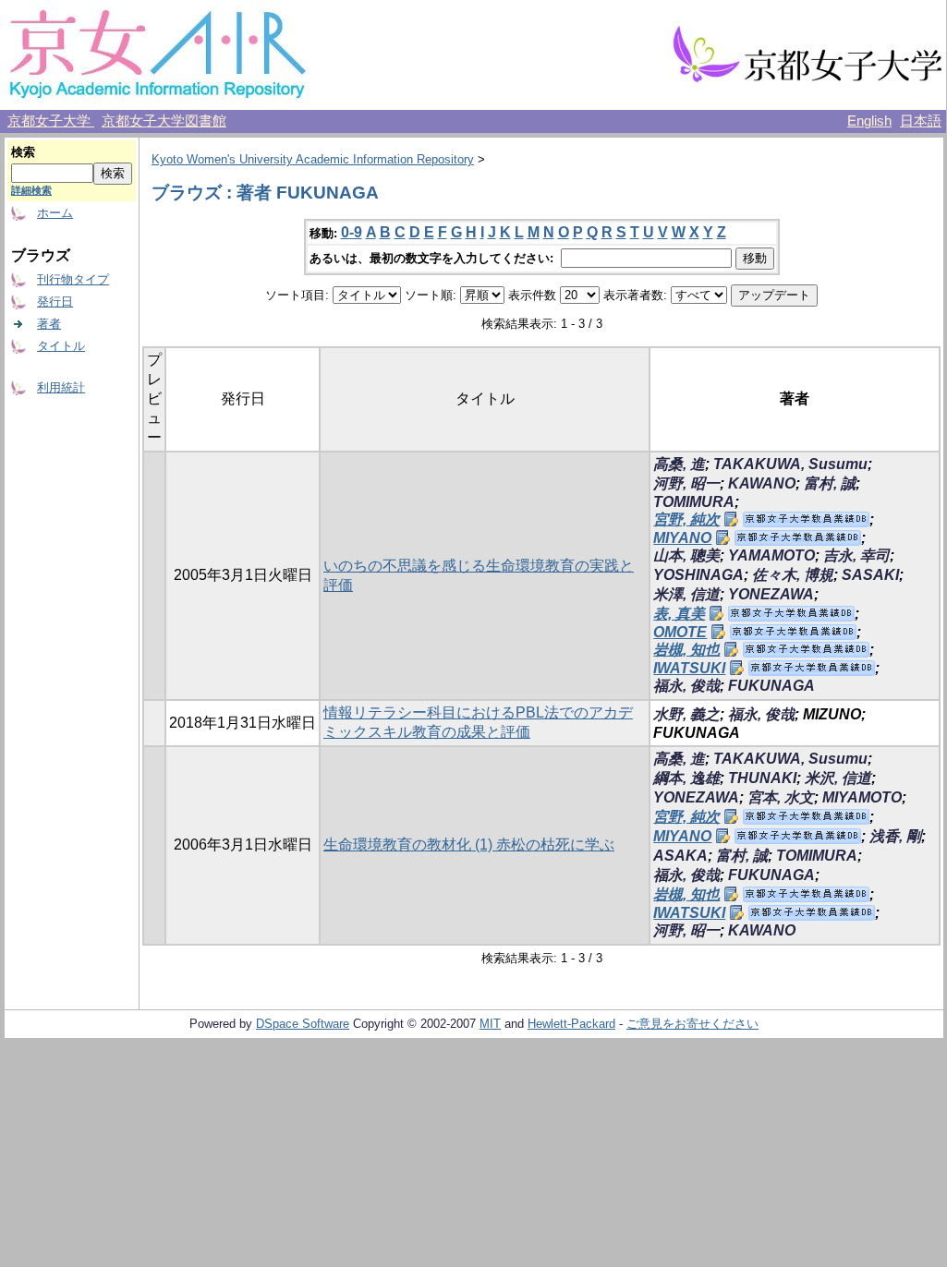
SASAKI (870, 575)
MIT (490, 1024)
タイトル (61, 346)
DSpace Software (302, 1024)
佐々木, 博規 (792, 575)
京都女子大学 (50, 121)
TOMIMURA (694, 502)
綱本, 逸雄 (686, 778)
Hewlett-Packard (571, 1024)
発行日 (55, 301)
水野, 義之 (686, 714)
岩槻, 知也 (686, 650)
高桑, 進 (679, 464)
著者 (49, 324)
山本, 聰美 (686, 555)
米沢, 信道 (838, 778)
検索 (23, 152)
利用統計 (61, 387)
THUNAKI (762, 778)
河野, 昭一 (686, 483)
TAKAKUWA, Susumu (790, 464)
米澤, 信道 (686, 594)
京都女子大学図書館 (164, 121)
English (869, 121)
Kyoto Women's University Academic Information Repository (313, 159)
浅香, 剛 (895, 836)
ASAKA (680, 855)
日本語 (920, 121)
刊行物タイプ (73, 279)
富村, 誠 (830, 483)
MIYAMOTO (862, 797)
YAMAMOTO (771, 555)
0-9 (351, 232)
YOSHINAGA (698, 575)
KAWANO (761, 483)
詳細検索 (31, 190)
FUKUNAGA (771, 686)
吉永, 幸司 (856, 555)
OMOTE (680, 632)
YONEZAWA (771, 594)
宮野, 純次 (686, 519)
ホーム (55, 213)
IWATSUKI (689, 668)
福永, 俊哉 (686, 686)
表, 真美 (679, 613)
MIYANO (682, 538)
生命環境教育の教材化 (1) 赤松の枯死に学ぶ (468, 844)
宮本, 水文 (780, 797)
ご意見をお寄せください (692, 1024)
